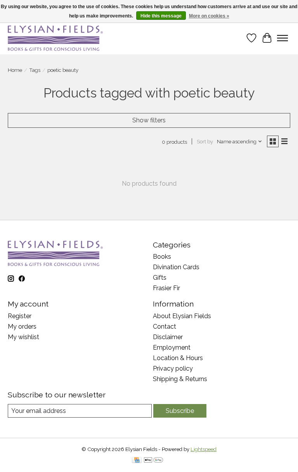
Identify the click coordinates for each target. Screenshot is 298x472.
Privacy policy (173, 368)
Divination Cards (176, 267)
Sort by (205, 141)
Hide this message (161, 16)
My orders (22, 326)
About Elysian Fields (182, 316)
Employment (172, 347)
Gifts (159, 277)
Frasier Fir (166, 288)
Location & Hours (178, 358)
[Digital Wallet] (153, 460)
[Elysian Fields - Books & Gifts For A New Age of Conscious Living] (55, 38)
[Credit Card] (137, 460)
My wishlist (23, 337)
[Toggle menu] (282, 38)
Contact (164, 326)
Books (162, 256)
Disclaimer (168, 337)
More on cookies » (209, 16)
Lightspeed (204, 449)
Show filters (149, 120)
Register (19, 316)
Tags (34, 70)
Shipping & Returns (180, 379)
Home (15, 70)
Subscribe (180, 411)
